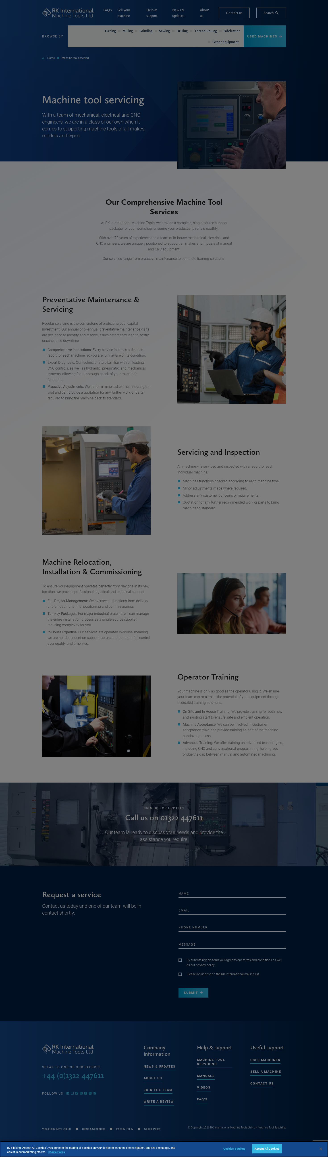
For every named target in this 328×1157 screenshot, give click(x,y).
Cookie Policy (56, 1152)
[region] (164, 1149)
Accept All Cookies (267, 1149)
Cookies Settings (234, 1149)
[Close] (321, 1149)
